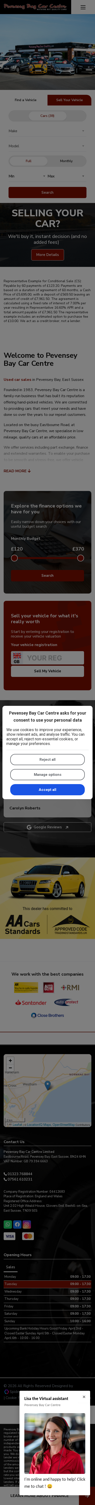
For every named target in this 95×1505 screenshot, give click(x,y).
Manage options (47, 774)
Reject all (47, 759)
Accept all (47, 790)
